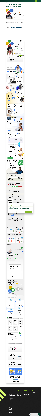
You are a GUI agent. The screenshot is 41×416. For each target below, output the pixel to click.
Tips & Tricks (9, 2)
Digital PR (10, 399)
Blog (6, 2)
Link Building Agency (19, 395)
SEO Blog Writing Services (11, 409)
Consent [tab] (12, 205)
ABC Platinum (10, 394)
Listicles (10, 406)
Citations (10, 397)
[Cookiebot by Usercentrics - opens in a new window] (30, 203)
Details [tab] (20, 205)
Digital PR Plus (10, 400)
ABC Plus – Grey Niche (11, 393)
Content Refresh (11, 398)
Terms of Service (18, 393)
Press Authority (10, 408)
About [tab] (28, 205)
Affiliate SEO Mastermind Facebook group (16, 27)
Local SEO (10, 407)
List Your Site (25, 393)
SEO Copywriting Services (11, 410)
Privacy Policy (18, 394)
